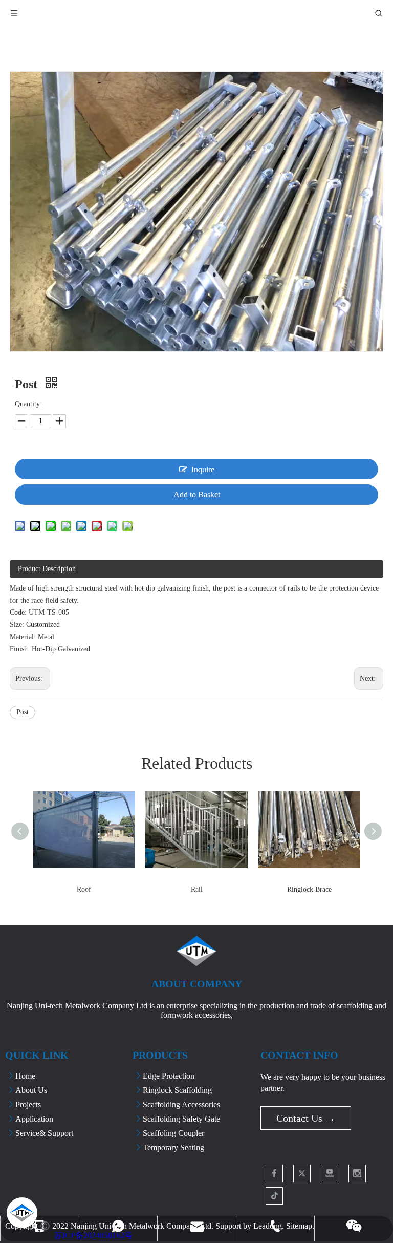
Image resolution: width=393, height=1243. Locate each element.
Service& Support (44, 1133)
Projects (28, 1104)
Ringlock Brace (309, 889)
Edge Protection (168, 1075)
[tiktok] (274, 1196)
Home (25, 1075)
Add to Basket (196, 494)
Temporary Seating (173, 1147)
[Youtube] (329, 1173)
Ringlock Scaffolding (177, 1090)
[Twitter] (302, 1173)
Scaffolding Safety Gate (181, 1118)
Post (22, 712)
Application (34, 1118)
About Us (31, 1090)
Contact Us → (305, 1118)
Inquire (202, 469)
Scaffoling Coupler (173, 1133)
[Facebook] (274, 1173)
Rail (197, 889)
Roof (84, 889)
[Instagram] (357, 1173)
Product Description (47, 569)
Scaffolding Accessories (181, 1104)
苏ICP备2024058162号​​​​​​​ (93, 1235)
